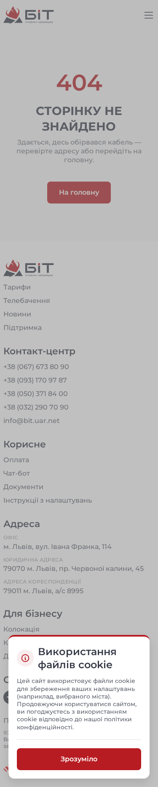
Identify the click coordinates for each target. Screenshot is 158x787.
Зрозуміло (79, 759)
